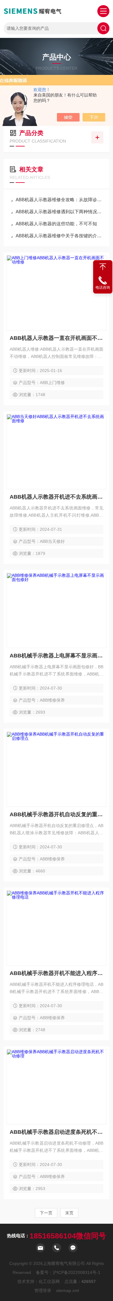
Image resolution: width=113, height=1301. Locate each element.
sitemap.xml (67, 1290)
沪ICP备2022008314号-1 (76, 1272)
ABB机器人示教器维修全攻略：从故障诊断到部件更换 (59, 199)
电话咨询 (103, 287)
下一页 (46, 1212)
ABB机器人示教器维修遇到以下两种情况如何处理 (59, 211)
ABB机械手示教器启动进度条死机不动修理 (56, 1132)
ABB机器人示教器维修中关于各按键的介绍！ (59, 235)
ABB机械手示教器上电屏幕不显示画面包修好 (56, 656)
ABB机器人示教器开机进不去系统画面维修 (56, 497)
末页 (69, 1212)
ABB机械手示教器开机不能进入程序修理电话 (56, 973)
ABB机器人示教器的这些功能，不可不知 (56, 223)
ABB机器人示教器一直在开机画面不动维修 (56, 338)
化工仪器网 (49, 1281)
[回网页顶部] (103, 267)
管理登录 (42, 1290)
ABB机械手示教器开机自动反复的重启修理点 (56, 814)
